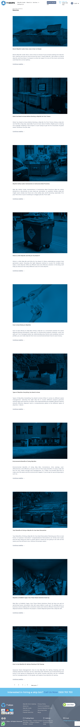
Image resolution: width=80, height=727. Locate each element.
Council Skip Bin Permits (45, 708)
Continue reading (19, 64)
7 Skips (8, 721)
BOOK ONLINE (52, 2)
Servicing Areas (42, 710)
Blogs (39, 712)
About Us (29, 2)
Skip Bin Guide (21, 2)
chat (64, 703)
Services (35, 2)
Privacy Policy (42, 704)
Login (75, 3)
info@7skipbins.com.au (70, 720)
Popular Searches (28, 712)
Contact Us (20, 4)
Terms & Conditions (43, 706)
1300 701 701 (65, 692)
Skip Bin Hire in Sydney (29, 704)
